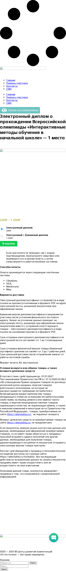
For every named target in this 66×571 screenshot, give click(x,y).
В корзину (8, 243)
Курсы (3, 519)
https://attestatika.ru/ (19, 414)
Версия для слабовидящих (22, 110)
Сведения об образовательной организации (25, 482)
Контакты (11, 86)
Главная (10, 80)
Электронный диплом (19, 227)
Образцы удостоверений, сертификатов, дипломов (29, 487)
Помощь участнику (17, 83)
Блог (2, 525)
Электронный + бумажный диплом (27, 235)
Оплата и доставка (10, 492)
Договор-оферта (9, 498)
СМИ (9, 88)
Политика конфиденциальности (18, 503)
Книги (3, 530)
